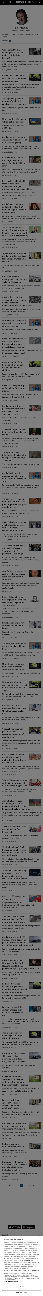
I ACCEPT (21, 1286)
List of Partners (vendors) (11, 1281)
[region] (21, 1266)
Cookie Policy (30, 1260)
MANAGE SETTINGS (21, 1292)
